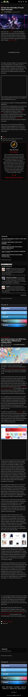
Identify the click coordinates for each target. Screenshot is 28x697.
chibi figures (19, 118)
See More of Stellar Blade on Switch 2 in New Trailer (14, 238)
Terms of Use (13, 688)
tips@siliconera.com (16, 695)
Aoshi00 (8, 268)
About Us (23, 687)
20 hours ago (23, 292)
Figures (13, 138)
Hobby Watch (12, 40)
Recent (6, 264)
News (4, 136)
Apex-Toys (5, 138)
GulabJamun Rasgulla (11, 277)
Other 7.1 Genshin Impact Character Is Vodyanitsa (13, 251)
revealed (11, 31)
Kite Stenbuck (8, 11)
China (10, 138)
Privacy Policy (22, 688)
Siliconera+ (17, 687)
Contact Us (5, 688)
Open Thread (9, 687)
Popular (10, 264)
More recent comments (6, 298)
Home (3, 687)
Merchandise (9, 140)
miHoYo (14, 140)
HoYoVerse (3, 140)
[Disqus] (14, 196)
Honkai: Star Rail (19, 138)
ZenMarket (20, 411)
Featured (3, 337)
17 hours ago (23, 283)
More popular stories (6, 259)
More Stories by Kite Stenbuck (14, 177)
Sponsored (7, 337)
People (2, 264)
